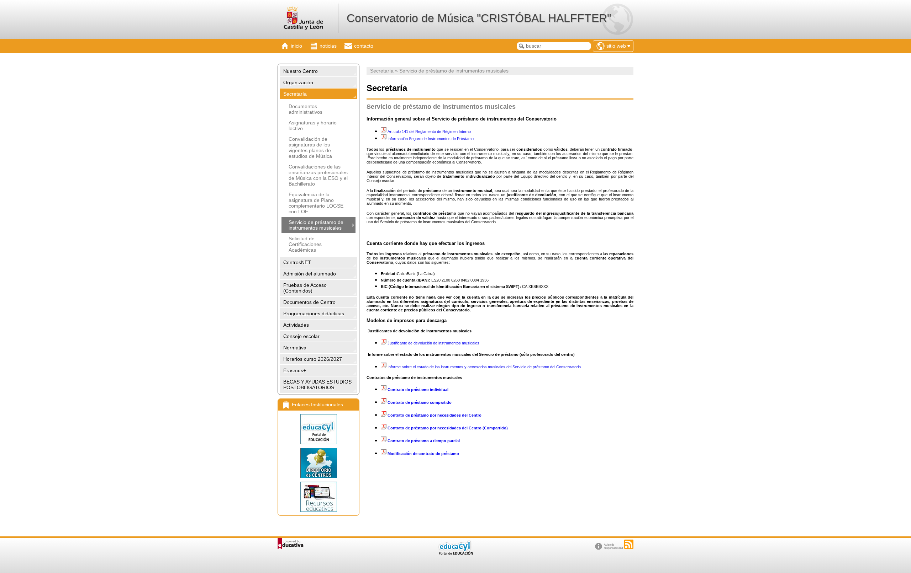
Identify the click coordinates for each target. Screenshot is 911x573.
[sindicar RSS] (628, 544)
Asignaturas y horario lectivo (313, 125)
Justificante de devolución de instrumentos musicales (433, 343)
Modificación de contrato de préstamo (423, 453)
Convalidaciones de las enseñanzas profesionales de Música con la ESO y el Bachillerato (318, 175)
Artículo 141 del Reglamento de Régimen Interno (428, 131)
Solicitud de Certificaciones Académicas (305, 244)
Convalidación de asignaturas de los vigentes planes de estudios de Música (310, 147)
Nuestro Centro (300, 71)
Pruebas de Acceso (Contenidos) (305, 288)
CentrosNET (297, 262)
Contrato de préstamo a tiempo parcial (424, 441)
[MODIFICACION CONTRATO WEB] (459, 453)
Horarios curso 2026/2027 (312, 359)
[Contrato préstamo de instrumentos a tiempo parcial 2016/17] (384, 441)
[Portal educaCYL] (318, 429)
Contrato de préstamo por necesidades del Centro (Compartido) (447, 428)
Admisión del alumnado (309, 274)
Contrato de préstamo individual (418, 389)
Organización (298, 82)
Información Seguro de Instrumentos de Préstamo (431, 138)
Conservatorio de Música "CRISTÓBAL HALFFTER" (479, 18)
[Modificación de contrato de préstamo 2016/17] (384, 453)
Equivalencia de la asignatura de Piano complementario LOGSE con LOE (316, 203)
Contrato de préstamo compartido (420, 402)
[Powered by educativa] (291, 543)
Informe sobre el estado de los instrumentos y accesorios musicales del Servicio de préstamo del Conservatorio (483, 367)
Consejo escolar (301, 336)
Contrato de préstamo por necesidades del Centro (433, 415)
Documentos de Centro (309, 302)
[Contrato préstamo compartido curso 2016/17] (383, 402)
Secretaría (295, 94)
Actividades (296, 325)
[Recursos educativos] (318, 497)
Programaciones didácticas (313, 313)
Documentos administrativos (305, 109)
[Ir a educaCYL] (455, 553)
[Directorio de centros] (318, 463)
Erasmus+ (294, 370)
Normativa (294, 347)
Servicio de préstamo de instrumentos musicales (316, 225)
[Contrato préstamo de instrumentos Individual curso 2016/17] (384, 389)
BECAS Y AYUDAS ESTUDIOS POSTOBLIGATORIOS (317, 384)
